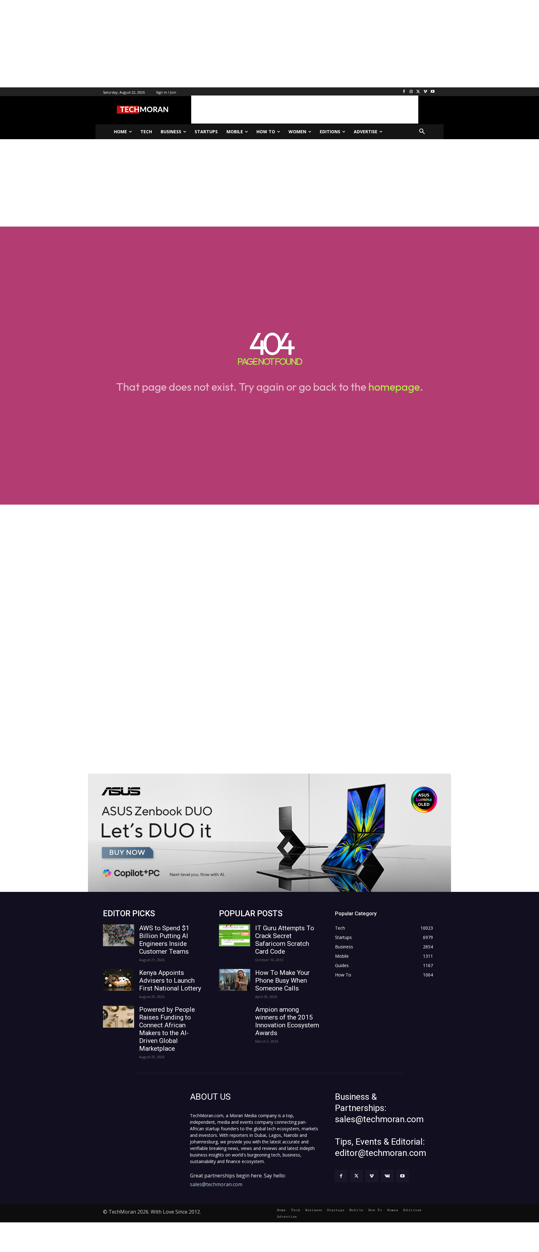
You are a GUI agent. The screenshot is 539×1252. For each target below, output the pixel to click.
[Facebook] (404, 91)
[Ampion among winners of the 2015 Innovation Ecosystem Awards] (234, 1017)
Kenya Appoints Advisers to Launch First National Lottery (170, 980)
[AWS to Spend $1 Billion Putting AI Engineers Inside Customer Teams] (118, 935)
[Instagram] (411, 91)
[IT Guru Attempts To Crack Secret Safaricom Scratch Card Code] (234, 935)
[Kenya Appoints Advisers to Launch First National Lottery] (118, 980)
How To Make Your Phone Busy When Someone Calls (282, 980)
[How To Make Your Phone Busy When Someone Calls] (234, 980)
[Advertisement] (187, 43)
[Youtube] (432, 91)
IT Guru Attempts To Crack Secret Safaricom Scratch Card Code (284, 939)
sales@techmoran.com (216, 1184)
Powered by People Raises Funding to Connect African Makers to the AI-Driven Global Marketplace (167, 1029)
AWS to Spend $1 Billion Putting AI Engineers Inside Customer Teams (164, 939)
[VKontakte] (387, 1176)
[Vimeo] (425, 91)
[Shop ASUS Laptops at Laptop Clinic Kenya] (269, 833)
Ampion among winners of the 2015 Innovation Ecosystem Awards (287, 1021)
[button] (422, 131)
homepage (394, 387)
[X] (418, 91)
